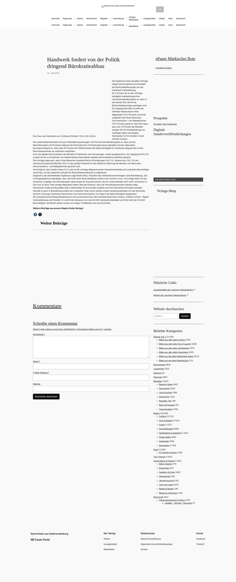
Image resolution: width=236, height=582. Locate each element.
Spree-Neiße (165, 437)
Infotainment (164, 476)
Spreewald (164, 441)
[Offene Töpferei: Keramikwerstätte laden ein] (91, 268)
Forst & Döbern (166, 420)
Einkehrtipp (164, 468)
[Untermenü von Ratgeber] (110, 18)
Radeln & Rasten (166, 489)
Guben (162, 424)
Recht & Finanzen (167, 405)
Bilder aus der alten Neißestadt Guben (176, 356)
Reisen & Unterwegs (168, 493)
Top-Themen (159, 457)
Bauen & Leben (165, 384)
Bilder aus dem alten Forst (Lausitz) (175, 344)
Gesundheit (164, 388)
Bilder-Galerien (165, 464)
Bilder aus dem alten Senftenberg (174, 348)
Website (36, 384)
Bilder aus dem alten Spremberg (173, 352)
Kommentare (47, 306)
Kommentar (39, 334)
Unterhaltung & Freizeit (164, 461)
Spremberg (164, 445)
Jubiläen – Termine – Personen (178, 503)
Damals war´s (160, 337)
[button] (35, 214)
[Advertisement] (92, 268)
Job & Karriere (165, 392)
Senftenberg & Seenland (170, 433)
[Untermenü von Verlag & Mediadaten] (141, 18)
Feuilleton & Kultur (167, 472)
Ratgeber (158, 381)
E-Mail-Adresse (41, 372)
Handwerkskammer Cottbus (172, 500)
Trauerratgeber (165, 409)
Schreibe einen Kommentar (55, 323)
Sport (156, 449)
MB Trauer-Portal (40, 539)
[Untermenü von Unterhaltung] (126, 18)
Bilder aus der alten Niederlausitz (174, 360)
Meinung (157, 373)
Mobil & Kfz (164, 397)
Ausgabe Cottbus (164, 68)
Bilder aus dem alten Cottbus (172, 340)
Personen (158, 377)
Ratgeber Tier (165, 401)
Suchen (184, 316)
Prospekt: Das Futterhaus (165, 124)
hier (81, 208)
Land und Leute (166, 484)
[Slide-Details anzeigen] (178, 159)
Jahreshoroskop (166, 480)
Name (36, 361)
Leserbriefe (159, 369)
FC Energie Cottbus (168, 452)
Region (157, 413)
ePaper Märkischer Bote (175, 58)
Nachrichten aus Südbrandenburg (49, 533)
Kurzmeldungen (166, 429)
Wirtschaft (65, 73)
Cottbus (162, 416)
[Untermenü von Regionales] (74, 18)
